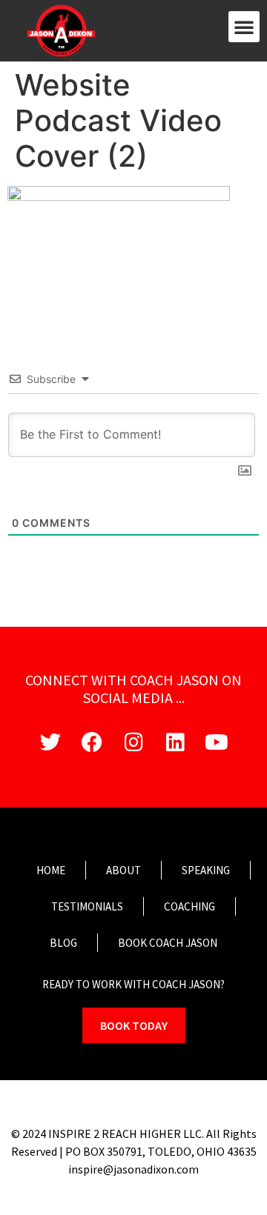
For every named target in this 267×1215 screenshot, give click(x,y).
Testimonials (87, 906)
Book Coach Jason (167, 943)
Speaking (206, 870)
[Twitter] (50, 742)
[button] (244, 26)
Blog (63, 943)
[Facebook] (92, 742)
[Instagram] (133, 742)
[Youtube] (216, 742)
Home (50, 870)
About (123, 870)
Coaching (189, 906)
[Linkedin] (175, 742)
